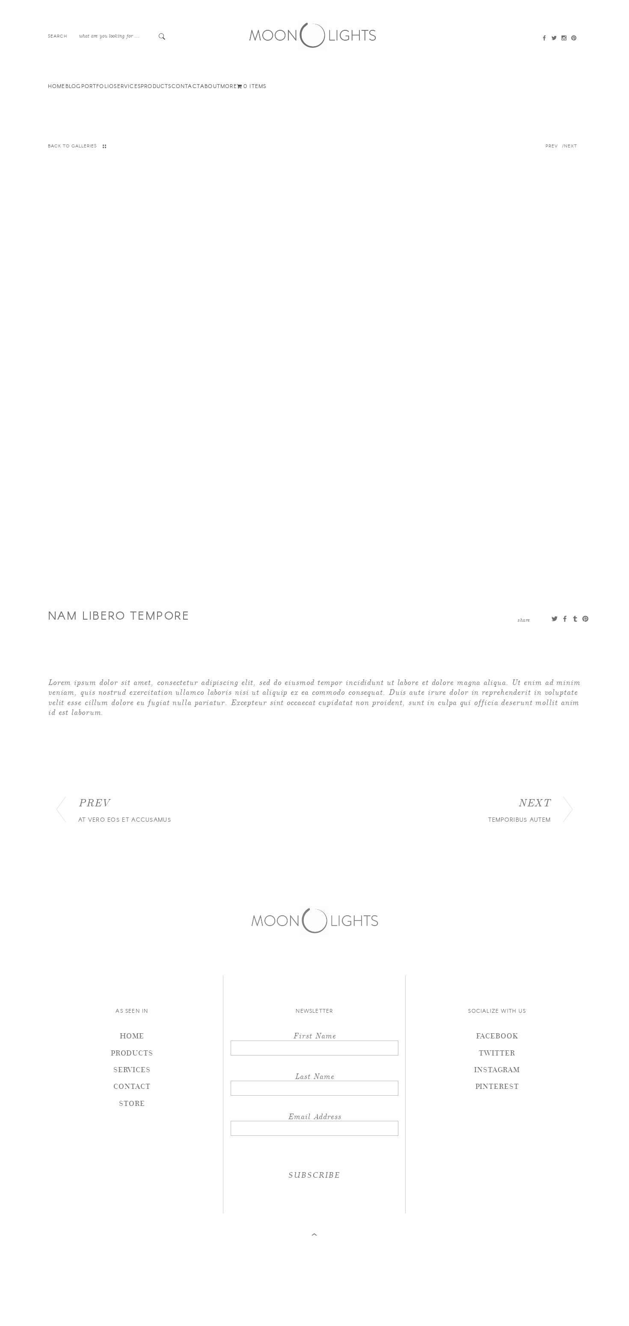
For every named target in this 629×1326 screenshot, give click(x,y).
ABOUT (210, 86)
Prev (553, 145)
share (523, 619)
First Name (314, 1035)
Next (571, 145)
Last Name (314, 1075)
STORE (132, 1103)
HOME (56, 86)
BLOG (73, 86)
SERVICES (127, 86)
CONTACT (186, 86)
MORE (228, 86)
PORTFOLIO (97, 86)
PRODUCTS (156, 86)
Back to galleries (72, 145)
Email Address (314, 1116)
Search (57, 36)
